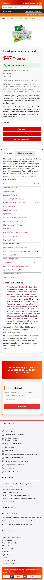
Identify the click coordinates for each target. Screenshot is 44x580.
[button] (33, 11)
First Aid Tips (7, 229)
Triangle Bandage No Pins (12, 273)
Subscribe (22, 407)
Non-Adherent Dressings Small (14, 251)
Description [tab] (8, 153)
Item (4, 184)
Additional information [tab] (25, 153)
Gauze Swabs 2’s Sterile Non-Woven (16, 232)
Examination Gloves (10, 210)
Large (24, 202)
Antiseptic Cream (9, 191)
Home (4, 18)
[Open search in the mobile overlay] (22, 7)
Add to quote (22, 134)
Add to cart (22, 129)
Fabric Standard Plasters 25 (13, 221)
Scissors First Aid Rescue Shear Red (15, 266)
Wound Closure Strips (11, 277)
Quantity (6, 122)
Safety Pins (7, 262)
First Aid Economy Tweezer (12, 225)
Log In (10, 11)
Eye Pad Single (8, 214)
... (8, 18)
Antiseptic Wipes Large (11, 195)
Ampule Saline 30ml (10, 187)
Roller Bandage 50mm (11, 255)
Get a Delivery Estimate (22, 139)
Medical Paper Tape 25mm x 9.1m (15, 247)
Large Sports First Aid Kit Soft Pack (21, 306)
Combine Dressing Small (11, 202)
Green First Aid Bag (10, 236)
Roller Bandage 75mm (11, 259)
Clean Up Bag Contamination (13, 199)
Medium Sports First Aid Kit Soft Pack (22, 316)
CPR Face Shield (9, 206)
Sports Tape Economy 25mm (13, 270)
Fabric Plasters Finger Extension (14, 217)
